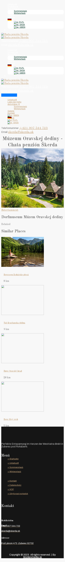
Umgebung (13, 7)
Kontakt (11, 18)
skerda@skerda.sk (21, 45)
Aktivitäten (14, 9)
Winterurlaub (20, 13)
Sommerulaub (20, 11)
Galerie (11, 15)
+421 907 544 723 (33, 41)
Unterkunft (12, 4)
